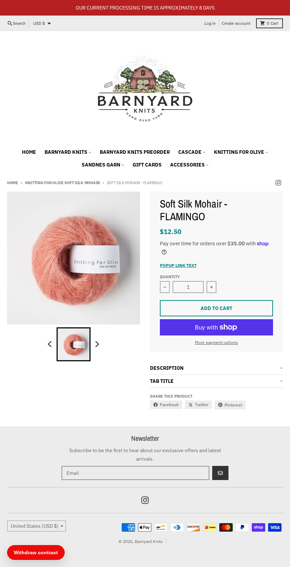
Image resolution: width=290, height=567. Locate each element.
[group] (74, 344)
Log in (210, 23)
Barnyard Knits (149, 541)
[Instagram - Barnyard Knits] (278, 182)
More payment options (216, 342)
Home (12, 182)
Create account (236, 23)
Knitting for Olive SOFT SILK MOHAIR (62, 182)
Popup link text (178, 265)
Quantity (170, 276)
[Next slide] (97, 344)
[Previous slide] (50, 344)
